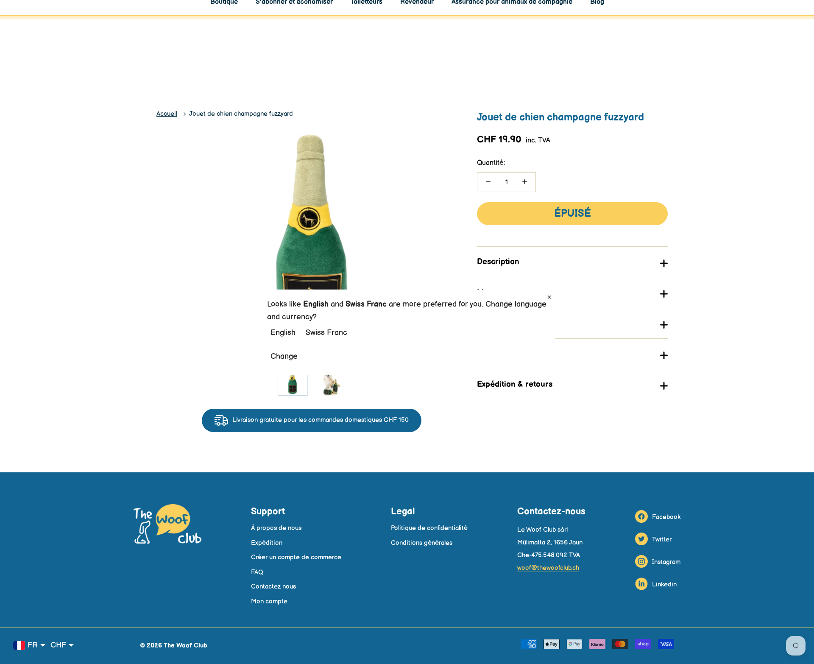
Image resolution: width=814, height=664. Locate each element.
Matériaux (495, 323)
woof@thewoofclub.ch (548, 568)
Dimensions (498, 354)
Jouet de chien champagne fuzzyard (241, 114)
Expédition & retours (514, 384)
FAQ (257, 572)
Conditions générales (421, 543)
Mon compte (269, 601)
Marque (491, 292)
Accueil (166, 114)
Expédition (266, 543)
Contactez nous (273, 587)
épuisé (572, 213)
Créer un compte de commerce (296, 557)
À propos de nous (276, 528)
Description (498, 262)
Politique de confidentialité (429, 528)
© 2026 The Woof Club (173, 646)
